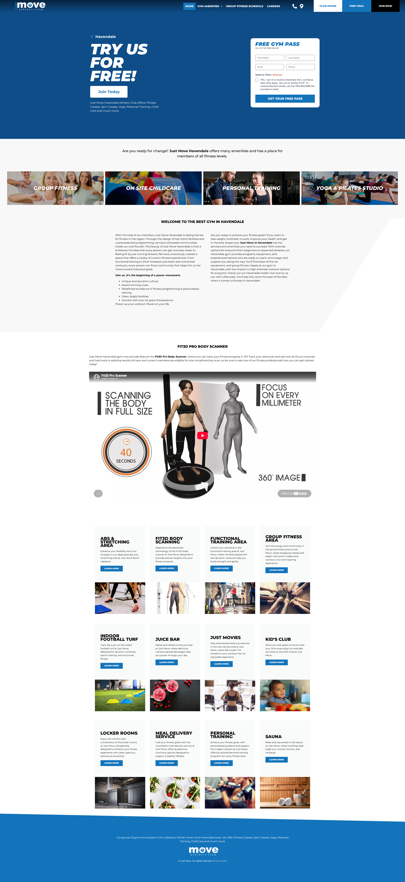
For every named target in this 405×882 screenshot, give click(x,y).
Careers (273, 6)
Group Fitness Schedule (244, 6)
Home (189, 6)
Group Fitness (55, 188)
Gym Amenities (208, 6)
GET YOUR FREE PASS (285, 98)
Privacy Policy (220, 861)
